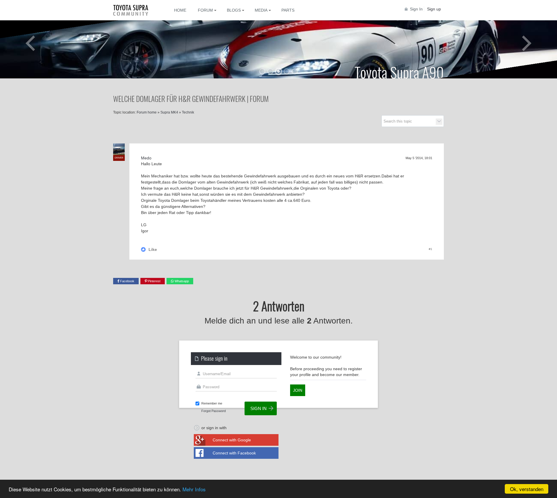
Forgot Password (213, 411)
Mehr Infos (194, 489)
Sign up (434, 9)
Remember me (211, 403)
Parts (287, 10)
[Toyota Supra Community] (135, 10)
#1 (430, 249)
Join (297, 390)
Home (180, 10)
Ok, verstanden (526, 488)
